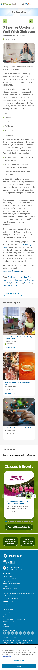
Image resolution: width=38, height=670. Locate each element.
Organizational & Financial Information (14, 619)
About (5, 604)
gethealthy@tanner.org (12, 271)
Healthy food (8, 280)
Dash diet (18, 280)
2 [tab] (8, 521)
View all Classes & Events (19, 527)
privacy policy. (7, 656)
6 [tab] (18, 521)
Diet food (28, 283)
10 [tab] (27, 521)
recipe (5, 219)
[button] (4, 496)
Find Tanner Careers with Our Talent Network (27, 541)
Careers (5, 607)
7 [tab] (20, 521)
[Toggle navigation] (35, 4)
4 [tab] (13, 521)
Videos (5, 624)
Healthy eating (17, 283)
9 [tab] (25, 521)
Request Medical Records (10, 588)
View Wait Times (8, 591)
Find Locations (7, 576)
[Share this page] (31, 21)
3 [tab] (11, 521)
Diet (29, 277)
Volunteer (6, 626)
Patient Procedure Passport (11, 583)
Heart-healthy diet (10, 285)
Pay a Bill (5, 586)
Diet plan (6, 283)
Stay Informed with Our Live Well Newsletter (10, 541)
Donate (5, 614)
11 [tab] (29, 521)
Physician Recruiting (9, 621)
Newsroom (6, 617)
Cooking (11, 277)
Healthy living (21, 277)
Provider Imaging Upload (10, 598)
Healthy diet (29, 280)
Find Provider (7, 581)
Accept (19, 666)
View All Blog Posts (13, 293)
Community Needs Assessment (12, 612)
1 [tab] (6, 521)
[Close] (35, 647)
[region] (19, 657)
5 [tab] (15, 521)
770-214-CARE (16, 570)
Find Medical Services (9, 578)
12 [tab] (32, 521)
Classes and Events (8, 609)
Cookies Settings (19, 660)
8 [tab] (22, 521)
